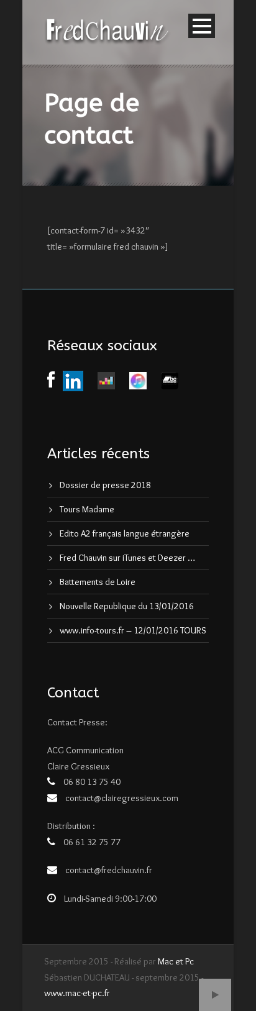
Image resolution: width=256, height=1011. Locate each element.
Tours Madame (87, 509)
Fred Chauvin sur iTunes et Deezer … (127, 557)
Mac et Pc (176, 961)
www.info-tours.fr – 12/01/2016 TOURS (133, 630)
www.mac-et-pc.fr (77, 993)
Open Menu (201, 26)
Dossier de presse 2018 (105, 485)
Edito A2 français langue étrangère (125, 533)
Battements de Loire (97, 581)
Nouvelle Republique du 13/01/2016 (127, 606)
